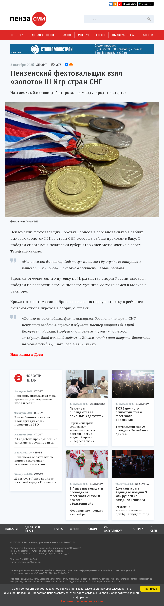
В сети (153, 529)
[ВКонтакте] (66, 64)
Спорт (100, 35)
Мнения (83, 35)
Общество (97, 403)
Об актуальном (123, 35)
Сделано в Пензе (42, 35)
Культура (142, 403)
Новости (17, 35)
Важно (66, 35)
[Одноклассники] (71, 64)
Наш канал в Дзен (26, 354)
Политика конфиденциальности (82, 601)
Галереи (147, 35)
